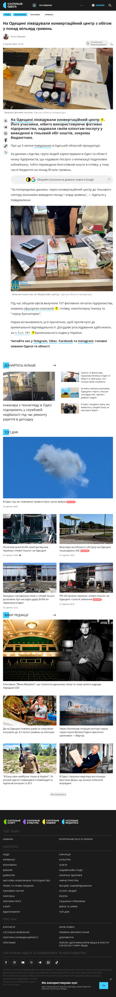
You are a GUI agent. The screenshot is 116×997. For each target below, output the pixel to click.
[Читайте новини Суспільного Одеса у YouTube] (23, 962)
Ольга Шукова (18, 36)
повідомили (42, 146)
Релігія (63, 896)
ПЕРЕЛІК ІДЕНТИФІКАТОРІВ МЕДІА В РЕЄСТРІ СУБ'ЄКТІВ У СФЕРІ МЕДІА (84, 944)
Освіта (63, 864)
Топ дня (64, 911)
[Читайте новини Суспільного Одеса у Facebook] (6, 962)
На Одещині (22, 119)
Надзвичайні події (71, 870)
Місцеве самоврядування (75, 885)
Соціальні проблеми (72, 901)
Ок (103, 985)
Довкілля (9, 875)
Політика (9, 896)
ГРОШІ (7, 15)
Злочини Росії (12, 901)
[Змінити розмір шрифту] (111, 44)
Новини (8, 839)
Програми (9, 942)
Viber (53, 341)
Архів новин (66, 927)
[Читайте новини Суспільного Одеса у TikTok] (57, 962)
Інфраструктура (69, 880)
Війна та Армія (68, 906)
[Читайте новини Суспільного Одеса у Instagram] (14, 962)
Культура (65, 859)
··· (81, 5)
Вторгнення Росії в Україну (76, 839)
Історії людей (68, 890)
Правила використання (74, 932)
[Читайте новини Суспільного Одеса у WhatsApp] (48, 962)
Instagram (85, 341)
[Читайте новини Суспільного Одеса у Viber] (31, 962)
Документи (66, 937)
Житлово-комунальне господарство (26, 880)
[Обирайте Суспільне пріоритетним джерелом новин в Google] (5, 152)
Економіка (35, 15)
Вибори (8, 870)
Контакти (9, 927)
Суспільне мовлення (16, 932)
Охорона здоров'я (70, 875)
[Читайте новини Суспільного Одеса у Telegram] (40, 962)
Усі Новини (45, 5)
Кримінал (49, 15)
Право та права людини (18, 885)
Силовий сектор (13, 890)
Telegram (40, 341)
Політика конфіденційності (20, 937)
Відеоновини (11, 911)
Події (6, 854)
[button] (5, 120)
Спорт (7, 906)
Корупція (65, 854)
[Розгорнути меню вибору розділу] (34, 5)
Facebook (66, 341)
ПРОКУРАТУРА (20, 15)
